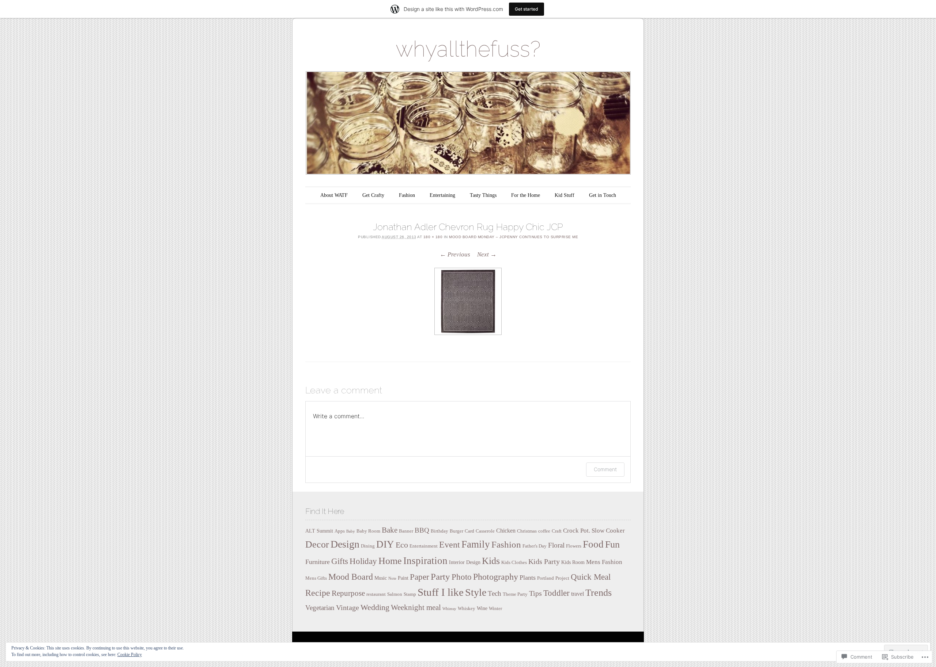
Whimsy (449, 609)
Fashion (407, 195)
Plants (528, 577)
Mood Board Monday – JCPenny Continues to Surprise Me (513, 237)
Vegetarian (320, 607)
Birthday (439, 531)
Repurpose (348, 593)
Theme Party (515, 594)
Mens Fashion (604, 562)
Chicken (506, 530)
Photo (462, 577)
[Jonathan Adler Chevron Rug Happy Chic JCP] (468, 301)
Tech (494, 593)
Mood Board (350, 577)
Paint (403, 578)
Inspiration (425, 560)
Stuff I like (441, 592)
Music (380, 578)
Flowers (573, 546)
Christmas (527, 531)
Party (440, 576)
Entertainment (424, 546)
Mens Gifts (316, 578)
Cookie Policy (129, 654)
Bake (389, 530)
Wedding (375, 607)
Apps (340, 531)
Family (475, 544)
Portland (545, 578)
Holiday (363, 561)
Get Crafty (373, 195)
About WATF (334, 195)
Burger (456, 531)
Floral (556, 545)
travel (577, 594)
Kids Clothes (514, 562)
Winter (495, 608)
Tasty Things (483, 195)
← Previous (455, 254)
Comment (605, 469)
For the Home (525, 195)
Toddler (556, 593)
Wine (482, 608)
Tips (535, 593)
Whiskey (466, 608)
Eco (402, 545)
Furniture (317, 561)
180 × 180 (433, 237)
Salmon (394, 594)
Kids (491, 561)
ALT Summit (319, 531)
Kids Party (544, 561)
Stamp (410, 594)
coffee (544, 531)
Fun (612, 544)
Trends (598, 592)
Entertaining (442, 195)
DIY (385, 544)
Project (562, 578)
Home (390, 561)
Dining (368, 546)
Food (593, 544)
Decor (317, 544)
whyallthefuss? (468, 49)
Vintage (347, 607)
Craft (557, 531)
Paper (419, 577)
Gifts (339, 561)
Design (345, 544)
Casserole (485, 531)
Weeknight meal (416, 607)
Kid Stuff (564, 195)
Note (392, 578)
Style (475, 592)
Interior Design (464, 562)
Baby (350, 531)
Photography (495, 577)
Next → (487, 254)
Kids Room (573, 562)
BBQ (422, 530)
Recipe (317, 593)
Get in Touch (602, 195)
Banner (406, 531)
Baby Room (368, 531)
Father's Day (534, 546)
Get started (526, 9)
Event (449, 544)
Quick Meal (591, 577)
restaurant (376, 594)
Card (469, 531)
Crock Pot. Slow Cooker (594, 530)
